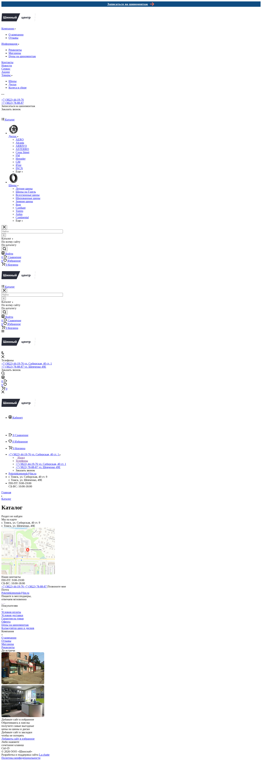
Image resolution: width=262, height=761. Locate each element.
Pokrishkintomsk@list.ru (22, 473)
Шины (13, 81)
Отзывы (13, 37)
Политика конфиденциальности (20, 757)
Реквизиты (15, 49)
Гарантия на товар (12, 618)
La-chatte (44, 754)
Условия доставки (12, 615)
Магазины (15, 53)
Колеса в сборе (18, 87)
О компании (16, 34)
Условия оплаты (11, 612)
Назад (21, 457)
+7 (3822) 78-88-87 (12, 102)
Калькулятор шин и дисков (17, 628)
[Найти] (4, 249)
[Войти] (3, 377)
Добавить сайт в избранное (18, 738)
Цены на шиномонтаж (22, 56)
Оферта (6, 621)
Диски (12, 84)
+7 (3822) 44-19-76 (12, 99)
